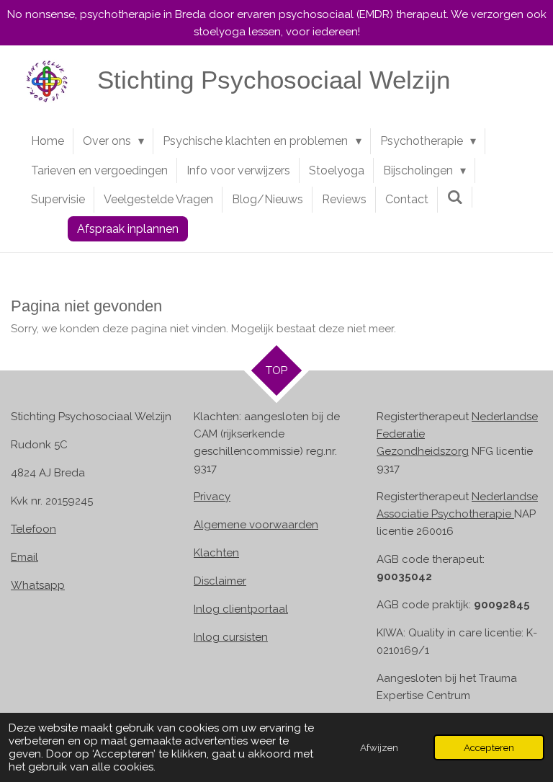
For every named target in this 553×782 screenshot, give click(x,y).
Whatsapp (38, 585)
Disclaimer (220, 580)
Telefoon (33, 529)
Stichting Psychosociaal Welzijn (273, 80)
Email (24, 557)
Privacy (212, 496)
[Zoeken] (455, 197)
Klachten (216, 552)
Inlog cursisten (231, 637)
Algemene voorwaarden (256, 524)
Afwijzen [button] (379, 747)
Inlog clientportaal (241, 609)
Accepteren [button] (489, 747)
